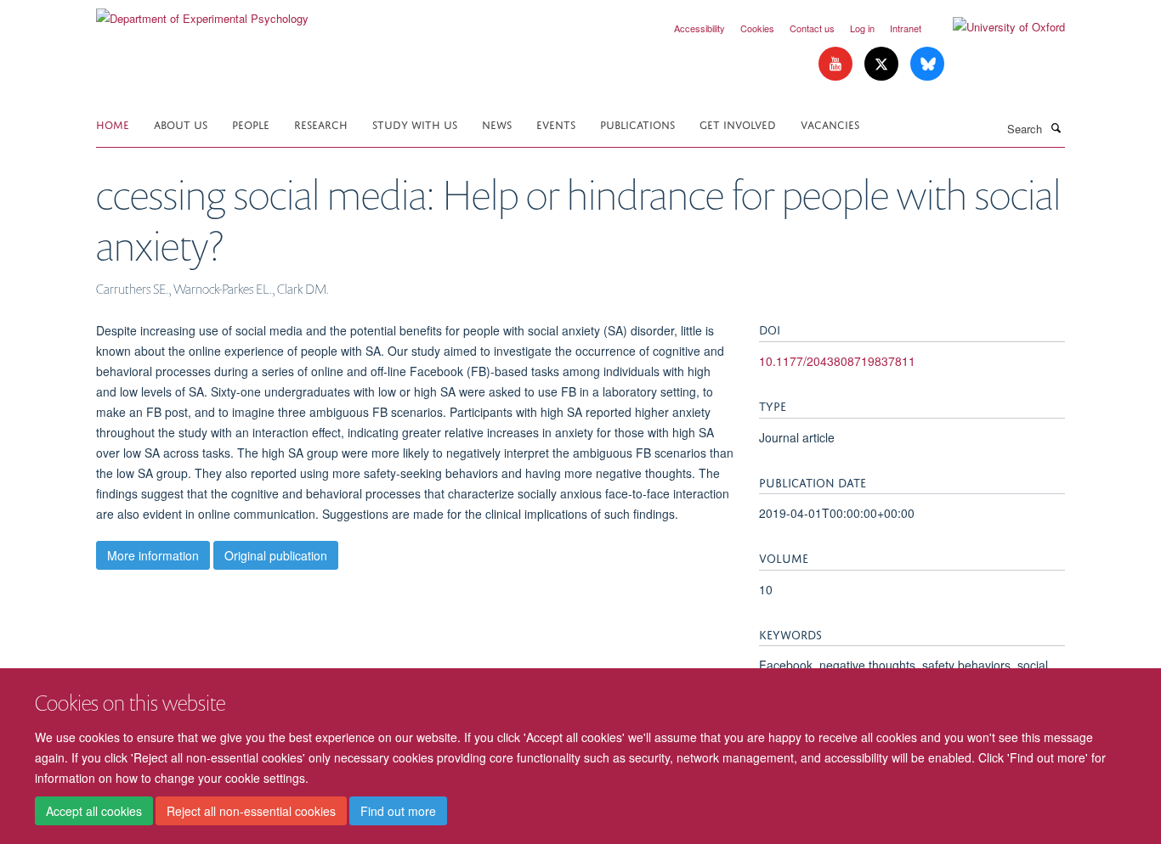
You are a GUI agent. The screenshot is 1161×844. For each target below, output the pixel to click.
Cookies (757, 28)
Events (555, 123)
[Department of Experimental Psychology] (202, 12)
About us (180, 123)
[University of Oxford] (996, 27)
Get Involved (737, 123)
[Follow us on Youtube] (837, 64)
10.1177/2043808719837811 (837, 360)
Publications (637, 123)
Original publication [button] (275, 555)
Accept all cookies (94, 810)
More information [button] (153, 555)
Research (321, 123)
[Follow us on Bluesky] (927, 64)
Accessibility (699, 28)
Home (112, 123)
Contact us (812, 28)
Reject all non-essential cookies (251, 810)
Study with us (414, 123)
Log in (862, 28)
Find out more (398, 810)
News (497, 123)
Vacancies (830, 123)
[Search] (1055, 127)
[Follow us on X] (883, 64)
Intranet (905, 28)
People (250, 123)
